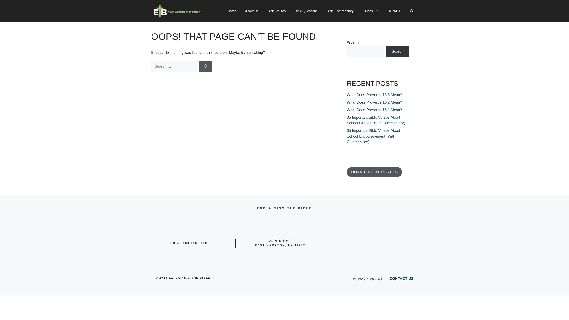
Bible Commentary (340, 11)
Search (353, 43)
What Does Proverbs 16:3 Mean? (374, 95)
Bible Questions (306, 11)
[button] (412, 11)
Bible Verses (277, 11)
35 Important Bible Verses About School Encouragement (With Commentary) (373, 136)
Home (231, 11)
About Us (252, 11)
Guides (368, 11)
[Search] (205, 66)
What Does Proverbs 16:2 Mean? (374, 102)
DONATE (394, 11)
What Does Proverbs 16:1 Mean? (374, 110)
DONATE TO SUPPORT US (374, 172)
